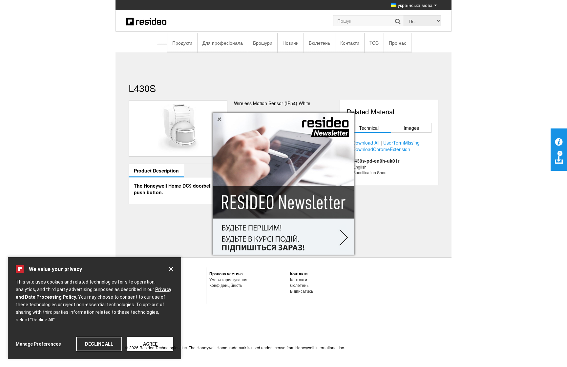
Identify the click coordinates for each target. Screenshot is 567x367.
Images (411, 128)
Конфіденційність (225, 285)
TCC (374, 42)
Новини (291, 42)
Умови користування (228, 279)
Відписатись (301, 291)
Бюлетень (319, 42)
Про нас (397, 42)
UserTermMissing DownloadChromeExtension (386, 145)
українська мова (414, 5)
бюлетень (299, 285)
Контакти (349, 42)
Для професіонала (222, 42)
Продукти (182, 42)
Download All (365, 142)
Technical (369, 128)
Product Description (156, 170)
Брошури (262, 42)
